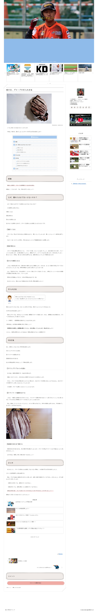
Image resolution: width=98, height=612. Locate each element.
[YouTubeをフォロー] (83, 107)
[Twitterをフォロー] (74, 107)
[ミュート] (87, 124)
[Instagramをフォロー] (80, 107)
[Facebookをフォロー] (77, 107)
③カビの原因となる (21, 152)
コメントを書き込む (35, 583)
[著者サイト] (72, 107)
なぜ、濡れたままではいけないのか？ (23, 144)
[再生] (71, 124)
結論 (16, 141)
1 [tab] (48, 83)
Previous (5, 73)
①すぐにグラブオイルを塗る (23, 161)
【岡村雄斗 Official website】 (79, 183)
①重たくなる (20, 147)
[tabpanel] (13, 73)
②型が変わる (20, 150)
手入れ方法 (17, 155)
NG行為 (17, 158)
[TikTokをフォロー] (86, 107)
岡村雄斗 (80, 97)
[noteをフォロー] (89, 107)
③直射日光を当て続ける (22, 165)
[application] (81, 120)
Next (93, 73)
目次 (34, 137)
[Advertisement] (49, 50)
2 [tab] (50, 83)
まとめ (16, 168)
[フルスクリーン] (89, 124)
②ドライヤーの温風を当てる (23, 163)
